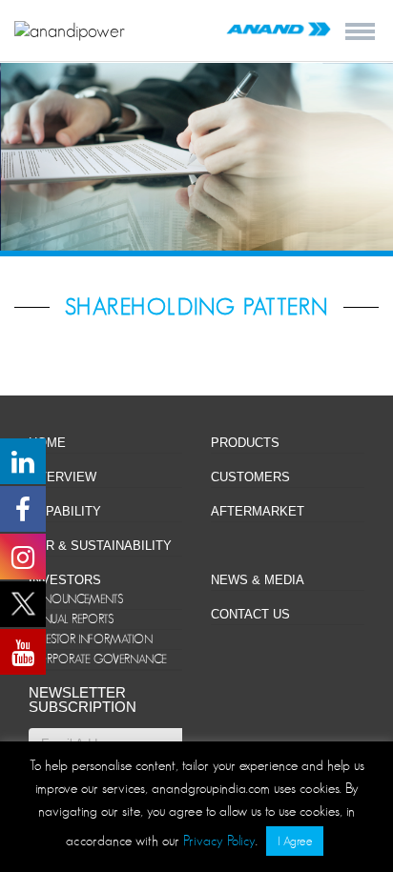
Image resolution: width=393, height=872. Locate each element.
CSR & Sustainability (100, 545)
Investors (65, 580)
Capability (65, 511)
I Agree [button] (295, 841)
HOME (47, 443)
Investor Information (91, 639)
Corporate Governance (98, 659)
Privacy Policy (219, 840)
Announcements (76, 599)
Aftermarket (257, 511)
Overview (62, 477)
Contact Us (250, 614)
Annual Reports (71, 619)
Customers (250, 477)
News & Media (257, 580)
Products (245, 443)
